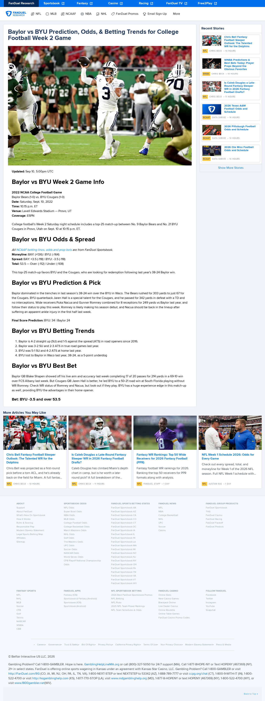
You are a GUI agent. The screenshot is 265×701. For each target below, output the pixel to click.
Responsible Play (25, 527)
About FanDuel (24, 512)
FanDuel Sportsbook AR (123, 508)
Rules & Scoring (24, 523)
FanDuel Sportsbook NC (123, 553)
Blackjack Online (167, 602)
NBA (160, 512)
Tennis (19, 618)
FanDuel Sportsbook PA (123, 568)
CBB (18, 629)
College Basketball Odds (77, 527)
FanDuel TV (174, 3)
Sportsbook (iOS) (72, 602)
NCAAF (206, 117)
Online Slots (164, 595)
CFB (18, 610)
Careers (41, 645)
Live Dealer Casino (168, 606)
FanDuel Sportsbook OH (124, 564)
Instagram (211, 602)
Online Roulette (166, 610)
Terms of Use (150, 645)
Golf (18, 614)
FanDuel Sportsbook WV (124, 583)
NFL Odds (69, 508)
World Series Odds (73, 557)
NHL (160, 519)
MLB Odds (69, 519)
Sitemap (20, 542)
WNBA (206, 74)
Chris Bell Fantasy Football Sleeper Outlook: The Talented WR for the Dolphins (30, 458)
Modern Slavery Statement (30, 530)
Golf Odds (69, 538)
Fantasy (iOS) (70, 595)
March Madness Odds (75, 530)
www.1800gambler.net (30, 683)
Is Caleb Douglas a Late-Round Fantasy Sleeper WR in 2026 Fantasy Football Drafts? (99, 458)
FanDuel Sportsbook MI (123, 549)
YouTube (210, 606)
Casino (113, 3)
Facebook (211, 595)
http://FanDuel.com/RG (24, 673)
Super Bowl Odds (73, 512)
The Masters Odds (73, 542)
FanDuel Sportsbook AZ (123, 512)
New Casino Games (168, 599)
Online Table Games (169, 614)
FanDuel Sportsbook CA (123, 515)
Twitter (209, 599)
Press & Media (223, 645)
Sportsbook (52, 3)
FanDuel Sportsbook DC (123, 527)
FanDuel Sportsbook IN (123, 538)
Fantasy (82, 3)
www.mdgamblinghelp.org (129, 678)
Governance (54, 645)
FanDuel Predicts (215, 527)
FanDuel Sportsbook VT (123, 580)
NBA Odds (69, 515)
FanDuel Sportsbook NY (123, 561)
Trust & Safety (71, 645)
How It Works (23, 519)
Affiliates (21, 538)
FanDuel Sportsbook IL (123, 534)
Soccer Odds (70, 549)
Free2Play (205, 3)
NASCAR (21, 621)
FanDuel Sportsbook (216, 508)
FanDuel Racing (214, 519)
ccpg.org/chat (198, 673)
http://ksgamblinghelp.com (50, 678)
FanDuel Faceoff (214, 523)
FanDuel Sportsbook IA (123, 530)
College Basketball (168, 515)
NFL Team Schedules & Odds (126, 610)
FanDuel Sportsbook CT (123, 523)
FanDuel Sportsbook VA (123, 576)
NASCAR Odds (71, 553)
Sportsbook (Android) (75, 606)
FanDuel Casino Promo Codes (174, 618)
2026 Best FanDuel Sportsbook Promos (131, 595)
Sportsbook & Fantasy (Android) (80, 599)
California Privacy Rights (127, 645)
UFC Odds (69, 545)
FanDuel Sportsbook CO (123, 519)
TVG (208, 512)
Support (20, 508)
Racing (143, 3)
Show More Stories (230, 168)
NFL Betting (117, 599)
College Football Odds (75, 523)
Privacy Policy (105, 645)
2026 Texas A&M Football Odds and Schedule (235, 108)
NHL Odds (69, 534)
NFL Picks (116, 602)
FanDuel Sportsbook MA (124, 545)
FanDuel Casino (214, 515)
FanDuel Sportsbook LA (123, 542)
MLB (18, 602)
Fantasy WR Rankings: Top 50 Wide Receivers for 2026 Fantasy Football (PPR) (162, 458)
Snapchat (211, 610)
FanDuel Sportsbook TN (123, 572)
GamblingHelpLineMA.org (102, 664)
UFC (160, 523)
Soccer (162, 527)
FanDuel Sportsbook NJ (123, 557)
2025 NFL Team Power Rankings (128, 606)
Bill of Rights (88, 645)
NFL (205, 51)
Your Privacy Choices (171, 645)
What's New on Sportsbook (30, 515)
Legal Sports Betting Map (29, 534)
